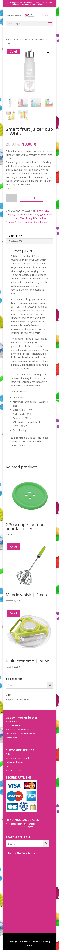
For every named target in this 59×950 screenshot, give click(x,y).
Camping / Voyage (33, 214)
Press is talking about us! (17, 729)
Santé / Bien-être (23, 221)
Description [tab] (15, 235)
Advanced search (14, 770)
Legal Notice (11, 737)
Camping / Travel (14, 214)
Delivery (10, 754)
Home (8, 39)
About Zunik (11, 721)
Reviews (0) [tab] (15, 241)
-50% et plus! (43, 210)
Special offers (40, 221)
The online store (13, 725)
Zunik (29, 945)
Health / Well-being (22, 218)
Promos (10, 221)
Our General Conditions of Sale (21, 733)
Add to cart (32, 198)
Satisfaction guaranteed (17, 758)
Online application (14, 762)
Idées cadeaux (20, 39)
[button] (48, 52)
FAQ (7, 766)
